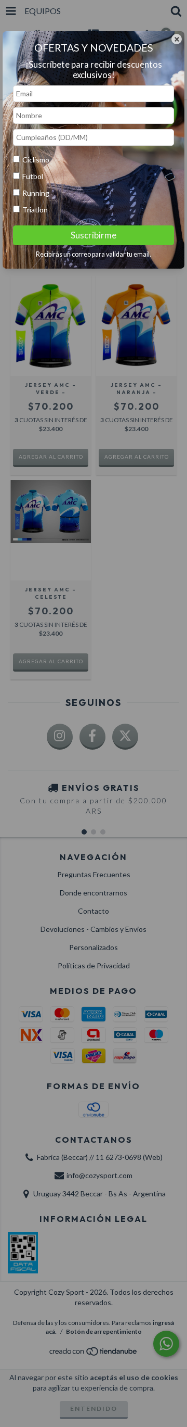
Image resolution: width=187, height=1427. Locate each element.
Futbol (32, 176)
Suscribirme (93, 235)
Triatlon (35, 209)
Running (35, 192)
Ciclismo (35, 159)
